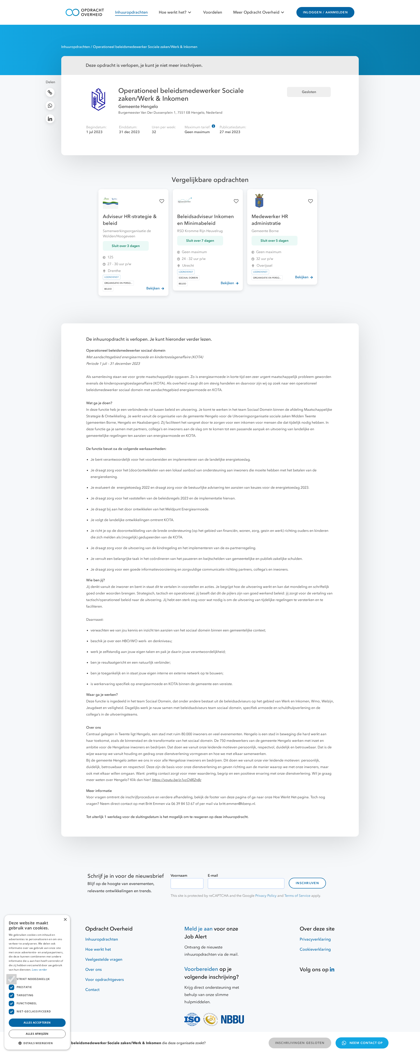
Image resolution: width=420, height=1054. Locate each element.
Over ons (93, 969)
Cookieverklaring (315, 949)
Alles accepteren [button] (37, 1022)
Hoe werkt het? (172, 12)
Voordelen (212, 12)
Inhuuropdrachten (131, 12)
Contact (92, 989)
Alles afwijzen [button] (37, 1034)
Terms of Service (297, 895)
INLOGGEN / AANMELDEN (325, 12)
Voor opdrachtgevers (104, 979)
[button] (37, 1043)
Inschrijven (307, 883)
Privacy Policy (265, 895)
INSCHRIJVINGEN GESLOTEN (300, 1043)
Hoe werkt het (98, 949)
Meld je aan (198, 928)
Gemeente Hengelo (138, 106)
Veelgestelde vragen (103, 959)
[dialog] (37, 982)
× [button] (65, 919)
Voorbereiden (201, 969)
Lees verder (39, 969)
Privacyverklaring (315, 939)
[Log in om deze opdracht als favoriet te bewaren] (161, 201)
